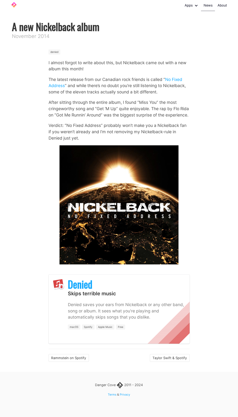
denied (54, 51)
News (208, 5)
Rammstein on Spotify (68, 358)
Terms (112, 394)
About (222, 5)
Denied (80, 284)
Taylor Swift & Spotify (169, 358)
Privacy (125, 394)
